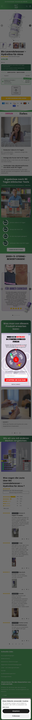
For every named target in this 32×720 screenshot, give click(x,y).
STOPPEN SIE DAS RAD (16, 380)
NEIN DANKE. (16, 384)
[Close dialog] (29, 334)
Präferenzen (16, 716)
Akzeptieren (16, 711)
